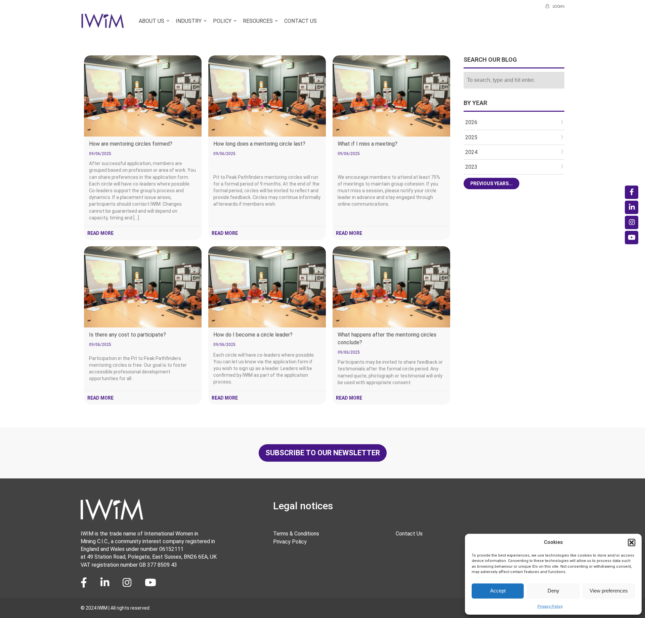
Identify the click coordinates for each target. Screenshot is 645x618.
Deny (553, 591)
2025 (471, 137)
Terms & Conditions (296, 533)
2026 (471, 122)
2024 (471, 152)
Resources (258, 21)
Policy (222, 21)
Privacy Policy (550, 606)
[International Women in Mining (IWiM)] (103, 24)
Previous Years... (491, 183)
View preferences (609, 591)
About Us (151, 21)
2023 (471, 167)
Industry (189, 21)
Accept (498, 591)
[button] (631, 542)
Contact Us (300, 21)
